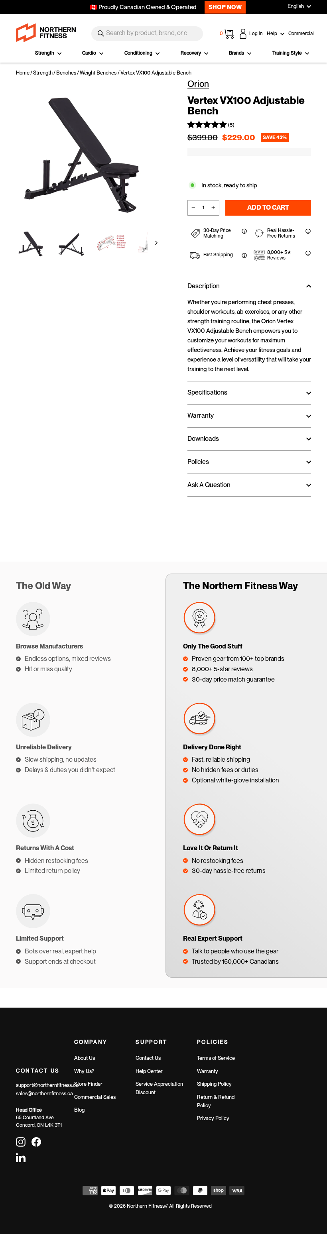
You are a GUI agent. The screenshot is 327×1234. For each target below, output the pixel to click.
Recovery (191, 53)
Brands (237, 53)
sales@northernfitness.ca (44, 1093)
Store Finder (88, 1084)
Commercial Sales (95, 1097)
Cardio (89, 53)
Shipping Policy (214, 1084)
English (296, 6)
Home (23, 73)
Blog (79, 1110)
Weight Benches (98, 73)
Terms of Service (216, 1058)
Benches (66, 73)
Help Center (149, 1071)
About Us (84, 1058)
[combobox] (147, 33)
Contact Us (148, 1058)
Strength (45, 53)
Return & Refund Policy (215, 1101)
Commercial (301, 33)
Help (272, 33)
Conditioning (139, 53)
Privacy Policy (213, 1118)
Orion (198, 84)
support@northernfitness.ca (47, 1085)
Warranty (207, 1071)
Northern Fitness (146, 1206)
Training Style (287, 53)
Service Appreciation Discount (159, 1088)
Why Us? (84, 1071)
